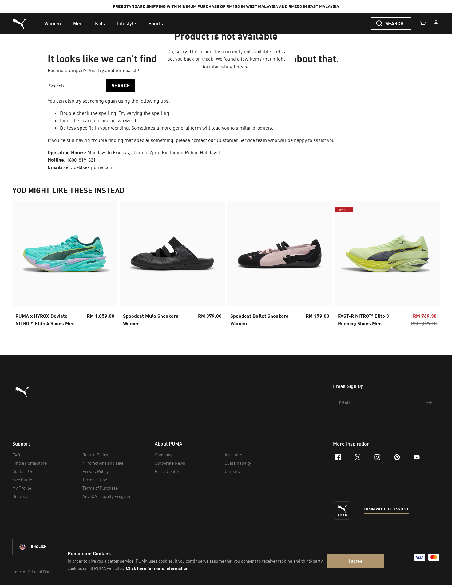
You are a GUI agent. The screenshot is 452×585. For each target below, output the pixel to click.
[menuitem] (52, 23)
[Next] (430, 265)
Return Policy (95, 454)
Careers (232, 471)
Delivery (19, 496)
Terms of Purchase (100, 487)
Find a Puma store (29, 463)
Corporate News (170, 463)
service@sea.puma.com (88, 167)
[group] (64, 265)
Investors (233, 454)
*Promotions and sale (102, 463)
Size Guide (22, 479)
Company (163, 454)
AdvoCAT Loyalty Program (106, 496)
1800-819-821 (81, 160)
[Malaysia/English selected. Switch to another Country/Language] (47, 547)
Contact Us (22, 471)
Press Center (167, 471)
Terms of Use (94, 479)
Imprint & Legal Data (32, 571)
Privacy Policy (95, 471)
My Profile (21, 487)
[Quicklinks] (436, 23)
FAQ (16, 454)
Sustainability (238, 463)
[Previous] (22, 265)
